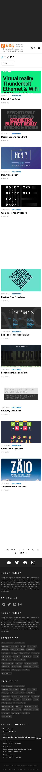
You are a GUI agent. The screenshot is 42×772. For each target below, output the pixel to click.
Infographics (7, 660)
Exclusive (6, 653)
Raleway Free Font (11, 410)
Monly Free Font (9, 175)
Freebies (36, 653)
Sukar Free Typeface (12, 448)
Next (22, 553)
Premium (6, 666)
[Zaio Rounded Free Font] (21, 470)
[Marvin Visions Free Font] (21, 120)
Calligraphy (32, 646)
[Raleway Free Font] (21, 394)
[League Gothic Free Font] (21, 356)
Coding (5, 649)
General (17, 656)
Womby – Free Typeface (14, 213)
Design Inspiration (18, 649)
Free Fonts (16, 96)
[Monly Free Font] (21, 158)
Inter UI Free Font (10, 99)
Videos (27, 670)
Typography (17, 670)
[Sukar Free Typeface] (21, 432)
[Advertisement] (21, 21)
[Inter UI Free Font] (21, 82)
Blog (23, 646)
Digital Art (31, 649)
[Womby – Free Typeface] (21, 196)
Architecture (7, 643)
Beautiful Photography (10, 646)
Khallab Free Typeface (13, 297)
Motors (19, 663)
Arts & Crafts (20, 643)
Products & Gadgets (31, 666)
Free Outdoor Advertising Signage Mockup (21, 737)
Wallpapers (7, 673)
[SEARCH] (35, 48)
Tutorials (6, 670)
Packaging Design (31, 663)
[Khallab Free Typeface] (21, 280)
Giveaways (27, 656)
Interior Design (20, 660)
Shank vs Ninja (9, 731)
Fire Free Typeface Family (15, 335)
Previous (11, 550)
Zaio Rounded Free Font (13, 486)
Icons (36, 656)
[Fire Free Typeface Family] (21, 318)
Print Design (17, 666)
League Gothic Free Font (14, 372)
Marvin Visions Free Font (14, 137)
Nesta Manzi (7, 729)
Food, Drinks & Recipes (21, 653)
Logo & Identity (8, 663)
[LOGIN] (32, 48)
